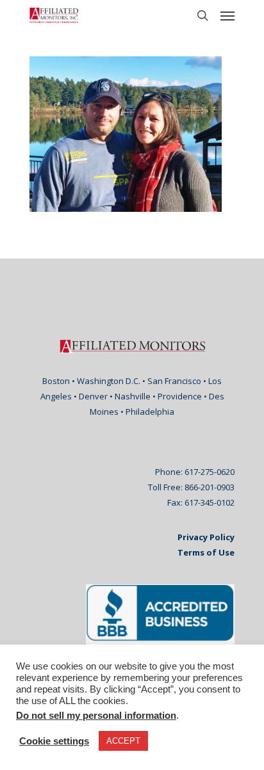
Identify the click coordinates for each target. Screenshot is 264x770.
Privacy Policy (206, 537)
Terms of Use (206, 552)
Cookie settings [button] (54, 741)
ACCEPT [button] (123, 741)
